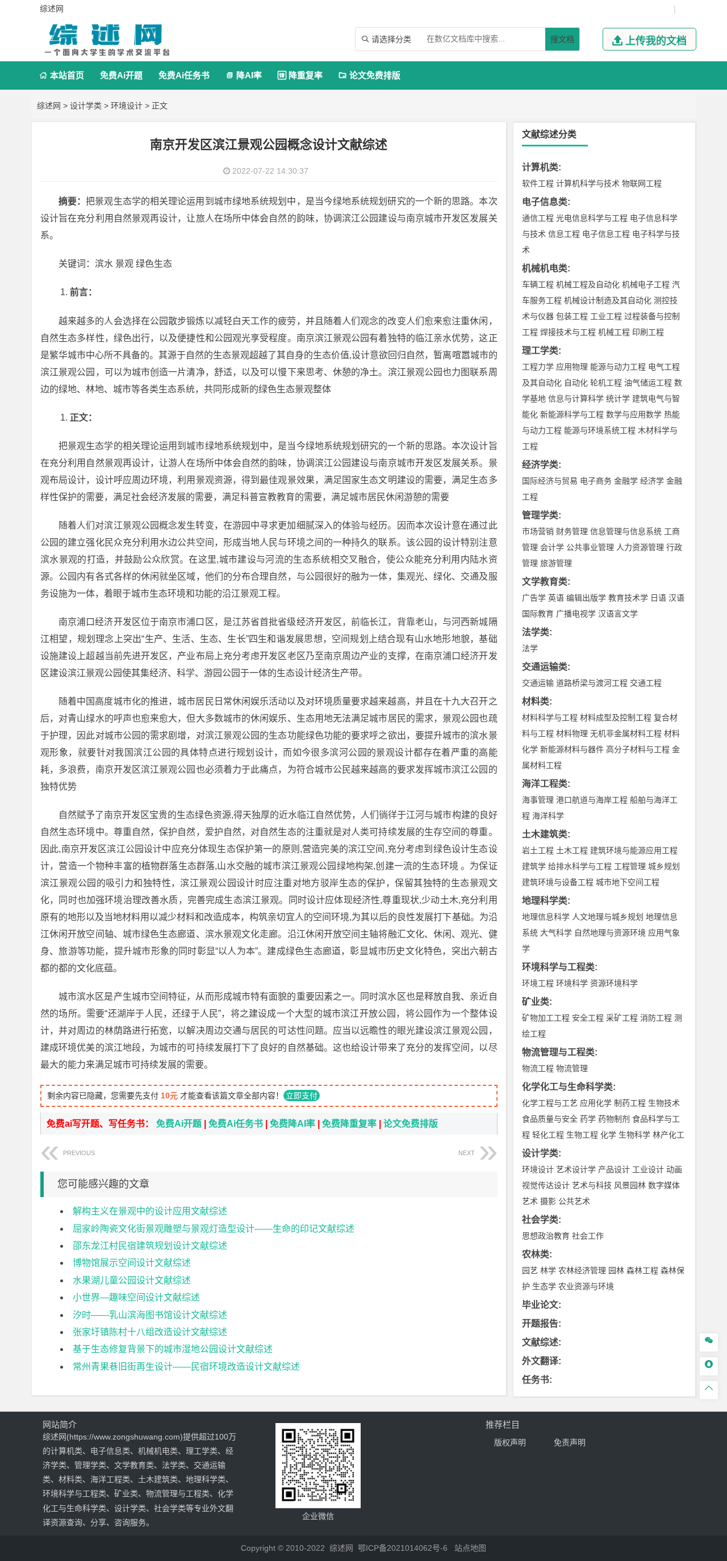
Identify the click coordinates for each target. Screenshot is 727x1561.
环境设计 (127, 105)
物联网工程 (642, 183)
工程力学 (538, 366)
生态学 (544, 1286)
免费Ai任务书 (184, 75)
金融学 (626, 480)
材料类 (535, 701)
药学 (588, 1118)
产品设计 (614, 1169)
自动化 (576, 382)
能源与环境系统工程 (600, 430)
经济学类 (540, 464)
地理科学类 (544, 900)
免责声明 (570, 1442)
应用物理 (572, 366)
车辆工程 (538, 284)
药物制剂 (614, 1118)
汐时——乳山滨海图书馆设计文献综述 (150, 1315)
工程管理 (630, 866)
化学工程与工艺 (550, 1102)
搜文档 (562, 39)
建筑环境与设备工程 (558, 882)
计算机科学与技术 (588, 183)
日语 (658, 597)
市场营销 (538, 531)
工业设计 (648, 1169)
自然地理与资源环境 (610, 932)
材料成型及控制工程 (615, 717)
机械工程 (614, 332)
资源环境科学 (614, 983)
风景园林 (630, 1185)
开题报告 (540, 1323)
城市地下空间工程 (627, 882)
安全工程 (588, 1017)
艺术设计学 (576, 1169)
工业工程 (606, 316)
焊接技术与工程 (568, 332)
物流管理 (572, 1068)
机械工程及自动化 (588, 284)
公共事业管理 (590, 547)
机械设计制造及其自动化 (607, 300)
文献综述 (540, 1342)
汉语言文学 (618, 613)
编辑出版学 (586, 597)
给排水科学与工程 (580, 866)
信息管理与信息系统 (626, 531)
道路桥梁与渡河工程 (592, 682)
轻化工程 (548, 1134)
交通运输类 (544, 667)
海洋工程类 (544, 783)
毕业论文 (540, 1305)
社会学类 (540, 1219)
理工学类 (540, 350)
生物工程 (582, 1134)
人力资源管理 (640, 547)
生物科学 (634, 1134)
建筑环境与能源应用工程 (634, 850)
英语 (556, 597)
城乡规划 (664, 866)
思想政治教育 (546, 1235)
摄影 (548, 1201)
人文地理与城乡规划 (608, 916)
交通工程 (646, 682)
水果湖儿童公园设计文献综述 (132, 1280)
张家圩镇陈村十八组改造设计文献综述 (150, 1332)
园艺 (530, 1270)
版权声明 (510, 1442)
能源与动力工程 (618, 366)
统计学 (618, 398)
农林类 (535, 1254)
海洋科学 (548, 815)
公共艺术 (574, 1201)
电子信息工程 (606, 233)
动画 (674, 1169)
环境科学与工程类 (558, 967)
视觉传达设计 (546, 1185)
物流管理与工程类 (558, 1052)
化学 (608, 1134)
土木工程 (572, 850)
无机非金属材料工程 (626, 733)
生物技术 (664, 1102)
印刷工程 (648, 332)
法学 (530, 648)
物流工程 (538, 1068)
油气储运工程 (648, 382)
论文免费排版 (369, 75)
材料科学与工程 (550, 717)
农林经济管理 (582, 1270)
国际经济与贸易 (550, 480)
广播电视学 (576, 613)
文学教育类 (544, 581)
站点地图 (470, 1547)
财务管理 (572, 531)
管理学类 (540, 515)
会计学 (552, 547)
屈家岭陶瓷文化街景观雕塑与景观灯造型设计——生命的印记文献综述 (213, 1228)
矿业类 (535, 1001)
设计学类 (86, 105)
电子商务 (596, 480)
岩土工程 (538, 850)
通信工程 (538, 218)
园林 (616, 1270)
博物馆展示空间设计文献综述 (132, 1263)
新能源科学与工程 (572, 414)
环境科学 (572, 983)
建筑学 (534, 866)
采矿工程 (622, 1017)
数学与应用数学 (634, 414)
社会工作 (588, 1235)
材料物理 (572, 733)
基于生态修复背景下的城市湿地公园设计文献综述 (173, 1349)
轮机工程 (606, 382)
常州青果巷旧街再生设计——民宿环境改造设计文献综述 (186, 1366)
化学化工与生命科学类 (567, 1087)
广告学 (534, 597)
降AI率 (243, 75)
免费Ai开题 (121, 75)
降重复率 (300, 75)
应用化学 (596, 1102)
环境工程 (538, 983)
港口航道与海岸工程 (592, 799)
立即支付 (301, 1095)
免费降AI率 (292, 1123)
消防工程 (656, 1017)
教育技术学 (628, 597)
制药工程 (630, 1102)
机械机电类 (544, 268)
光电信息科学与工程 (592, 218)
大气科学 (556, 932)
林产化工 (668, 1134)
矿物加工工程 (546, 1017)
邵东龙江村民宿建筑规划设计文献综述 (150, 1246)
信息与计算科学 (576, 398)
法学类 (535, 632)
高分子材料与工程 (638, 749)
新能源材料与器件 (572, 749)
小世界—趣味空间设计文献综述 (136, 1297)
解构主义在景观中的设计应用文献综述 (150, 1211)
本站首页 (61, 75)
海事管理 (538, 799)
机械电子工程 (646, 284)
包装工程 (572, 316)
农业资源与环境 (586, 1286)
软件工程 (538, 183)
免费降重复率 (349, 1123)
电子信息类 (544, 202)
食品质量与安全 (550, 1118)
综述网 (49, 105)
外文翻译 (540, 1361)
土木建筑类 (544, 834)
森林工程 (642, 1270)
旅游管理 (556, 563)
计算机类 (540, 167)
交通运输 (538, 682)
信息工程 (564, 233)
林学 (548, 1270)
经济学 (652, 480)
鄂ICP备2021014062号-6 (403, 1547)
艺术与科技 (592, 1185)
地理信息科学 (546, 916)
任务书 (535, 1379)
